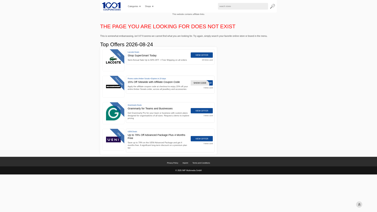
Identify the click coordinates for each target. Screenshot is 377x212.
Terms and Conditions (201, 163)
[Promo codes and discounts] (111, 6)
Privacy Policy (172, 163)
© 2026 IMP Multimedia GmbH (188, 170)
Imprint (185, 163)
